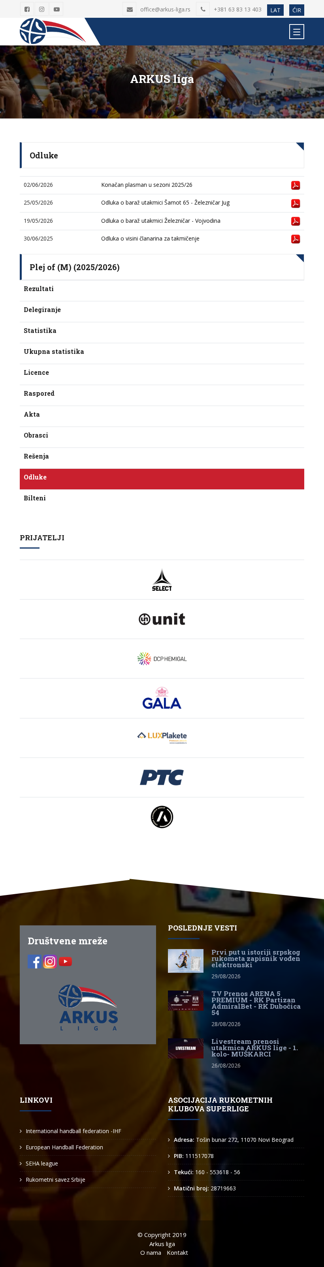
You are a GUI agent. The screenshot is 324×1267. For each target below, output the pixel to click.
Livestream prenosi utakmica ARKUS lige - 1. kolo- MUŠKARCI (254, 1047)
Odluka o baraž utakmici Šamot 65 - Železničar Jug (165, 202)
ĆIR (296, 10)
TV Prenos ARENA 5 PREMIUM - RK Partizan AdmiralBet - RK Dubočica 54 (256, 1003)
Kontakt (177, 1252)
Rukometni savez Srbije (55, 1179)
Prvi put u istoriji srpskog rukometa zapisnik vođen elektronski (255, 958)
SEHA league (42, 1163)
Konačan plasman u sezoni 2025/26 (146, 184)
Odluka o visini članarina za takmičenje (150, 238)
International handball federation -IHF (73, 1131)
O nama (150, 1252)
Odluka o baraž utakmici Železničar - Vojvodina (160, 220)
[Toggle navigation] (296, 31)
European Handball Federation (64, 1147)
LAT (275, 10)
